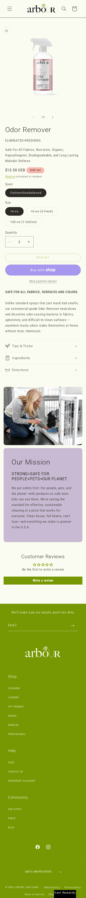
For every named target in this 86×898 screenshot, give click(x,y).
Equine (12, 715)
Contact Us (15, 771)
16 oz (17, 212)
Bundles (13, 724)
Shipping (10, 176)
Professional (17, 734)
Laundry (13, 697)
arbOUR (19, 887)
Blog (11, 827)
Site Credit (32, 887)
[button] (9, 9)
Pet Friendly (16, 706)
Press (12, 818)
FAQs (11, 762)
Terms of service (34, 894)
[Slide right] (52, 117)
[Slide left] (33, 117)
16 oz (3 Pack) (44, 212)
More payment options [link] (43, 281)
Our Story (14, 809)
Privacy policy (72, 887)
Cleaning (14, 688)
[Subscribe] (72, 625)
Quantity (11, 232)
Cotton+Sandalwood (28, 194)
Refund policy (52, 887)
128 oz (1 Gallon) (26, 223)
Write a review (43, 580)
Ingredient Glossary (22, 780)
